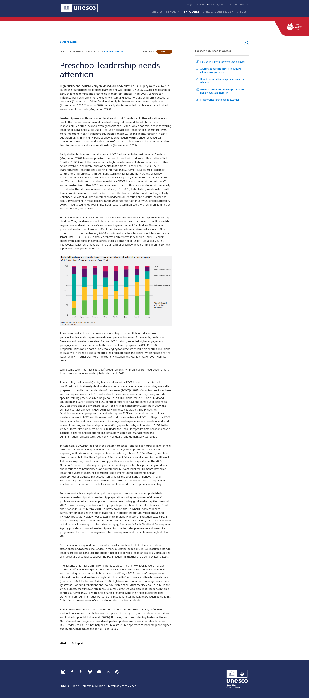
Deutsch (244, 4)
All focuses (69, 42)
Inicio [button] (156, 12)
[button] (79, 8)
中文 (236, 4)
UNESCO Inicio (70, 686)
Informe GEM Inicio (93, 686)
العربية (229, 4)
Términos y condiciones (122, 686)
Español (210, 4)
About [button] (242, 12)
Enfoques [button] (191, 12)
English (190, 4)
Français (200, 4)
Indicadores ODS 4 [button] (218, 12)
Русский (220, 4)
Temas (171, 12)
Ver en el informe (114, 51)
